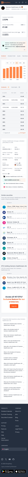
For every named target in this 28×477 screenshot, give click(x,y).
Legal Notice (18, 429)
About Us (18, 411)
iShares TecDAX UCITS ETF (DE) (16, 287)
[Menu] (25, 2)
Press (17, 420)
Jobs (16, 414)
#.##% (5, 34)
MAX (20, 63)
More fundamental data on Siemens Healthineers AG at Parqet (15, 183)
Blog (16, 417)
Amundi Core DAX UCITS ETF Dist (16, 282)
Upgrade (14, 306)
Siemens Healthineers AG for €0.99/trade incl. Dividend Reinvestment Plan (15, 176)
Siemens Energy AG (12, 258)
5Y (16, 63)
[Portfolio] (22, 2)
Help (2, 435)
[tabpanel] (14, 71)
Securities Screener (7, 417)
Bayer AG (9, 232)
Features (3, 429)
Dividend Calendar (6, 411)
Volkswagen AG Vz (12, 237)
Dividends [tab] (5, 87)
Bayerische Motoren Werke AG (15, 252)
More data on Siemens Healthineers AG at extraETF (15, 187)
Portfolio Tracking (6, 414)
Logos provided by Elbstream (8, 466)
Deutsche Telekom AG (13, 222)
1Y (10, 63)
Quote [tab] (18, 56)
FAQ (2, 432)
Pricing (3, 426)
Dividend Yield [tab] (11, 56)
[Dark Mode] (19, 2)
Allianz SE (10, 211)
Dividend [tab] (3, 56)
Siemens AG (10, 247)
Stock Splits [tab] (15, 87)
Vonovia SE (10, 242)
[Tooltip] (19, 163)
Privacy (17, 432)
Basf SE (9, 217)
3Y (13, 63)
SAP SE (9, 227)
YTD (7, 63)
